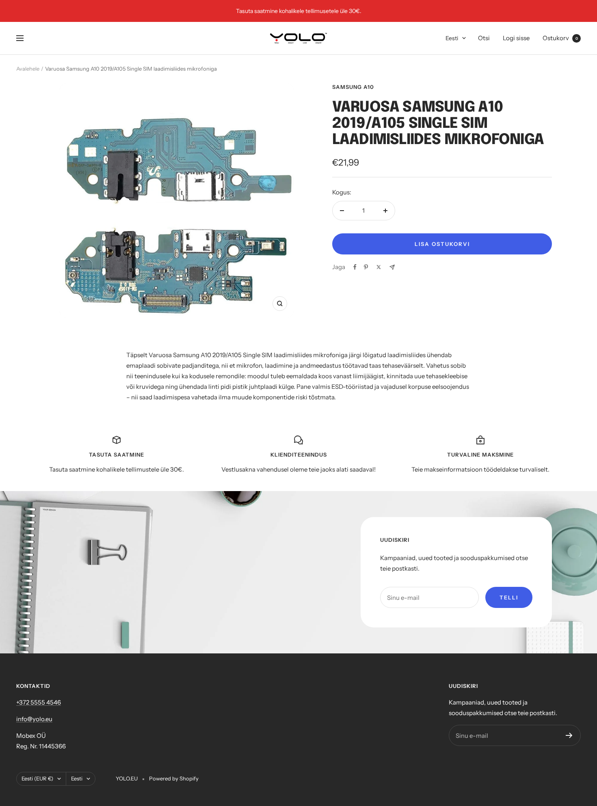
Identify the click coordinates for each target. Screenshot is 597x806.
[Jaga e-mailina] (392, 267)
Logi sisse (516, 38)
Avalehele (27, 68)
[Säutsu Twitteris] (378, 267)
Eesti (452, 38)
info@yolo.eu (34, 719)
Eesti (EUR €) (37, 778)
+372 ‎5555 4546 (38, 702)
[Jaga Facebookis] (355, 267)
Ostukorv (560, 38)
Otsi (484, 38)
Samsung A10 (353, 87)
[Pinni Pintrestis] (366, 267)
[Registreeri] (569, 735)
